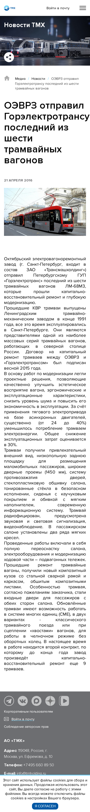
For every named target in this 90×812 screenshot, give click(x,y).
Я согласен (45, 806)
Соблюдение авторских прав (26, 727)
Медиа (20, 79)
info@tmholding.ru (31, 773)
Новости (38, 79)
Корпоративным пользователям (28, 712)
